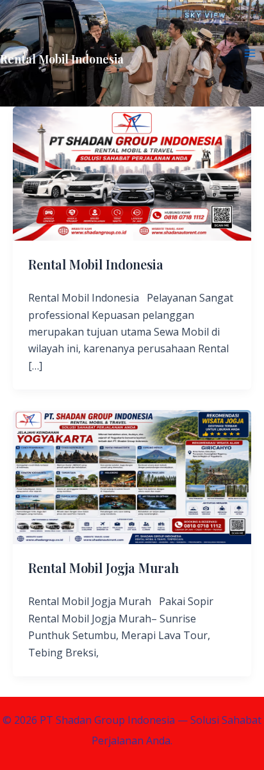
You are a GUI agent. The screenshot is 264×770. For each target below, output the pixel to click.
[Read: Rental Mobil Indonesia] (132, 173)
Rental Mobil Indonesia (62, 59)
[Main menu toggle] (250, 53)
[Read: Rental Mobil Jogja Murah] (132, 476)
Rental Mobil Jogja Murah (103, 567)
